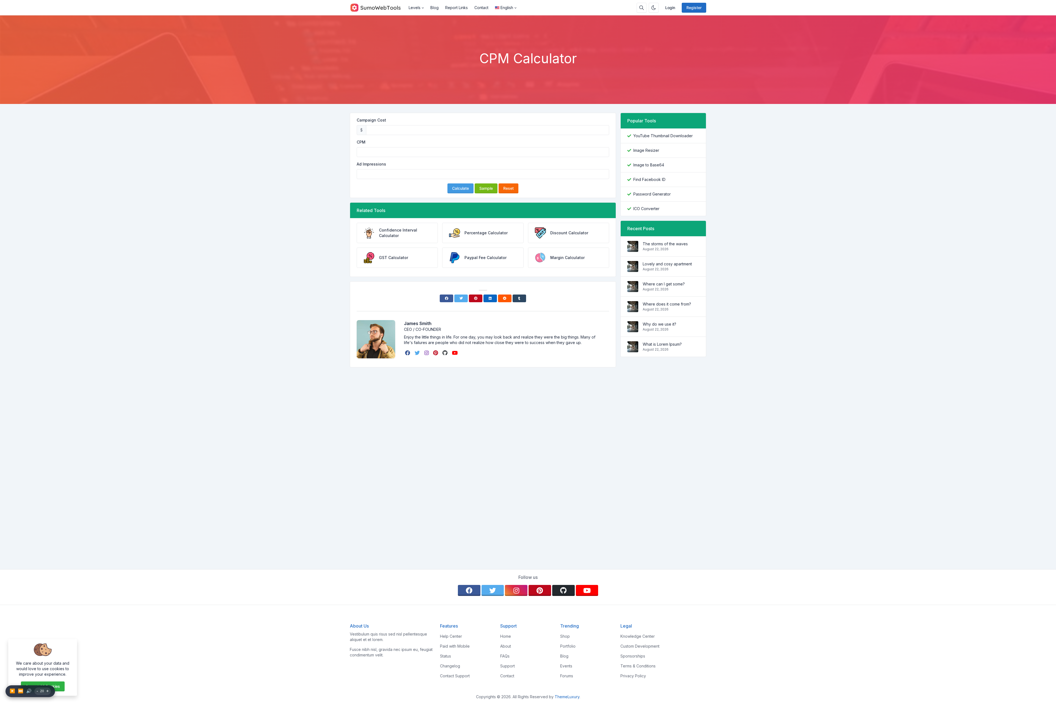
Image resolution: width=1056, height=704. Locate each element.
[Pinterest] (475, 298)
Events (566, 666)
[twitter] (418, 353)
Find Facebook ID (649, 179)
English (507, 7)
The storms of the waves (665, 243)
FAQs (505, 656)
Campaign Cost (371, 120)
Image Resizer (646, 150)
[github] (445, 353)
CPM (361, 142)
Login (670, 7)
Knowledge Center (637, 636)
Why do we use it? (659, 324)
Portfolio (568, 646)
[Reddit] (505, 298)
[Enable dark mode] (654, 8)
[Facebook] (446, 298)
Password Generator (652, 194)
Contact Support (455, 675)
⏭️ (20, 691)
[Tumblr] (519, 298)
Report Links (456, 7)
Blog (434, 7)
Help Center (451, 636)
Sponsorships (632, 656)
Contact (481, 7)
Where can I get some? (664, 284)
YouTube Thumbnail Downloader (663, 135)
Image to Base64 (648, 165)
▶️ (12, 691)
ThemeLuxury (567, 696)
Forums (566, 675)
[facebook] (408, 353)
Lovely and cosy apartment (667, 264)
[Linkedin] (490, 298)
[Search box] (642, 8)
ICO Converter (646, 208)
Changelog (450, 666)
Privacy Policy (633, 675)
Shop (565, 636)
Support (507, 666)
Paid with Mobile (455, 646)
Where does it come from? (667, 304)
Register (694, 7)
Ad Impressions (371, 164)
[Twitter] (461, 298)
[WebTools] (377, 7)
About (505, 646)
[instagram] (427, 353)
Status (445, 656)
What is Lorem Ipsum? (662, 344)
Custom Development (639, 646)
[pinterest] (436, 353)
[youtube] (455, 353)
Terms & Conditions (638, 666)
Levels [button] (414, 7)
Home (505, 636)
